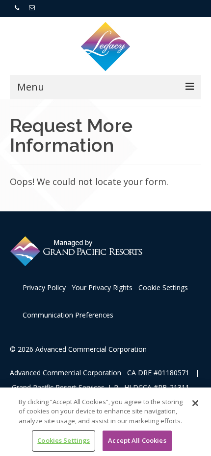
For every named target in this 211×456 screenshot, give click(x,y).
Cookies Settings (63, 440)
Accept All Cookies (137, 440)
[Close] (195, 403)
